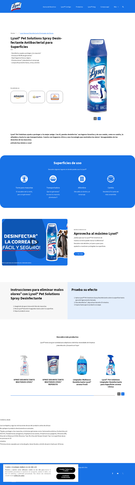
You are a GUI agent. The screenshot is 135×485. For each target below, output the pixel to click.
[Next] (99, 118)
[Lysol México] (16, 7)
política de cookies (19, 475)
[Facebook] (112, 473)
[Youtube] (117, 473)
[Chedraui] (55, 97)
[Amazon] (19, 97)
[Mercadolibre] (37, 97)
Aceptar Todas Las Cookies (65, 470)
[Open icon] (123, 7)
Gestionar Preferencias (65, 476)
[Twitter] (122, 473)
